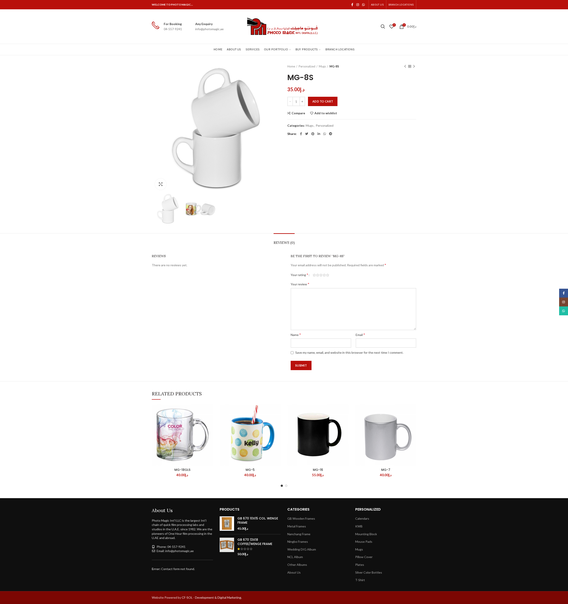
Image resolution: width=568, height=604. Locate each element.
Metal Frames (296, 526)
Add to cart (322, 101)
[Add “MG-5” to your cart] (277, 421)
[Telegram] (330, 134)
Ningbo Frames (297, 541)
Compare (298, 113)
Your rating (299, 274)
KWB (359, 526)
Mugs (322, 66)
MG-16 (318, 470)
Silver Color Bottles (368, 572)
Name (296, 334)
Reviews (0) (284, 242)
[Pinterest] (313, 134)
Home (291, 66)
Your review (300, 284)
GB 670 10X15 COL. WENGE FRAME (257, 520)
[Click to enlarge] (160, 184)
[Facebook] (352, 5)
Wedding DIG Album (301, 549)
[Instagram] (358, 5)
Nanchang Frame (298, 534)
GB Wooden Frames (301, 518)
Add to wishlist (325, 113)
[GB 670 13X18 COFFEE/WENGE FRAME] (227, 547)
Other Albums (297, 564)
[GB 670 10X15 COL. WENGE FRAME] (227, 523)
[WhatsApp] (363, 5)
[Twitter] (307, 134)
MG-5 (250, 470)
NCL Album (295, 557)
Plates (359, 564)
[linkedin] (319, 134)
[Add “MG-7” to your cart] (412, 421)
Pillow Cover (364, 557)
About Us (294, 572)
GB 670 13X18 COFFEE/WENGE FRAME (254, 542)
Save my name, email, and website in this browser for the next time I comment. (349, 352)
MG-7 (385, 470)
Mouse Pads (363, 541)
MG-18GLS (182, 470)
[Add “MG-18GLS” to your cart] (209, 421)
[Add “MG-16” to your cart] (345, 421)
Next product (414, 66)
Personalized (307, 66)
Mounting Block (366, 534)
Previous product (405, 66)
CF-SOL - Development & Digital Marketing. (212, 597)
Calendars (362, 518)
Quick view (209, 431)
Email (360, 334)
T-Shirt (360, 580)
